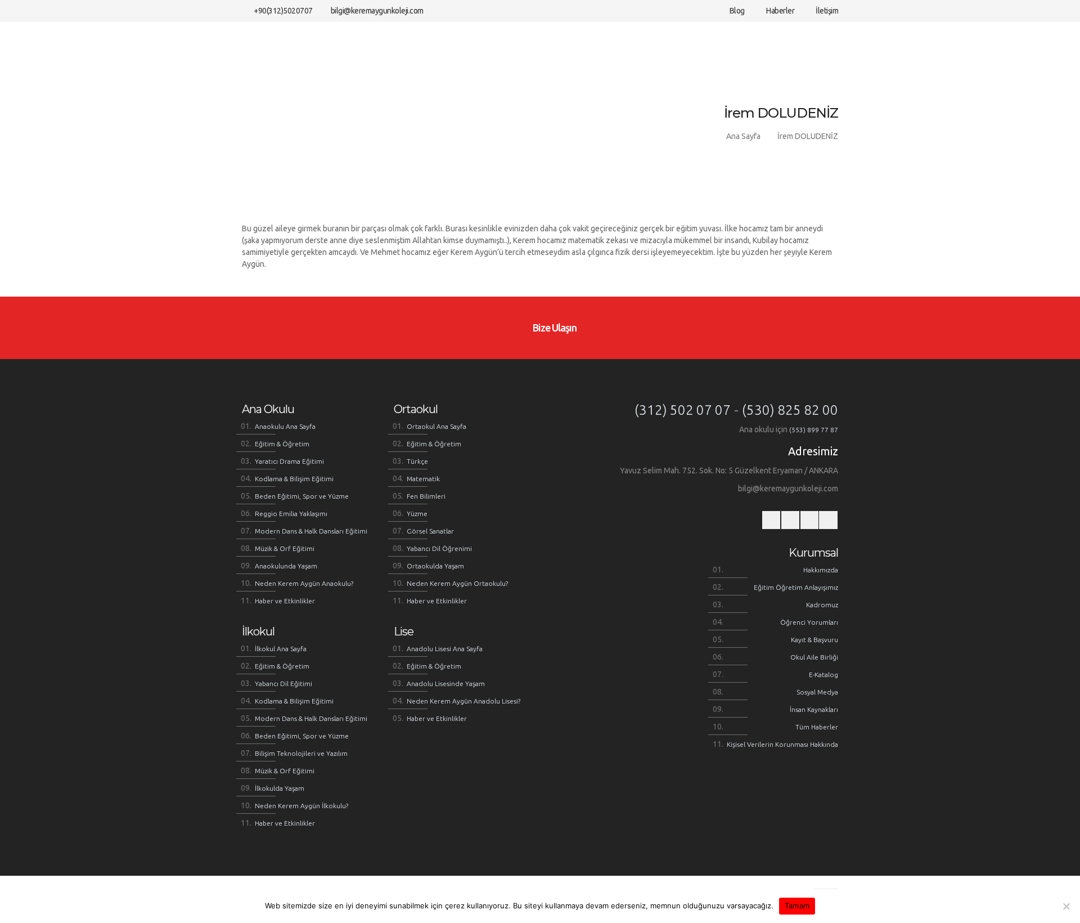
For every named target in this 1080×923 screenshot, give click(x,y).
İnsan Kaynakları (814, 709)
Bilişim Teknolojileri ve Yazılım (301, 753)
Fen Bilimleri (426, 496)
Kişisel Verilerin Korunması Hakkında (782, 744)
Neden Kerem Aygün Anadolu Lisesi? (463, 701)
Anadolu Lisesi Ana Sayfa (445, 648)
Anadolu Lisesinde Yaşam (446, 683)
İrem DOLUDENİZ (807, 136)
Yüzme (417, 513)
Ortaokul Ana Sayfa (436, 426)
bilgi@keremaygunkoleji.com (377, 10)
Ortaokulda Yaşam (435, 566)
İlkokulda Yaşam (279, 788)
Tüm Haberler (816, 727)
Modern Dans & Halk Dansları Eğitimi (311, 531)
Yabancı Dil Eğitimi (283, 683)
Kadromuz (822, 604)
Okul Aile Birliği (814, 657)
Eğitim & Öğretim (282, 443)
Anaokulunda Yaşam (286, 566)
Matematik (423, 478)
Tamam (797, 905)
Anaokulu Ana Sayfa (285, 426)
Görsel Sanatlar (430, 531)
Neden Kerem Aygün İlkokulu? (301, 805)
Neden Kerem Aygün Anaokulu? (304, 583)
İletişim (826, 10)
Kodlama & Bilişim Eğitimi (294, 478)
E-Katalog (823, 674)
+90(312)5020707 (283, 10)
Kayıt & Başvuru (814, 639)
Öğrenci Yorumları (809, 622)
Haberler (779, 10)
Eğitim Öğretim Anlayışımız (796, 587)
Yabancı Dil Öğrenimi (439, 548)
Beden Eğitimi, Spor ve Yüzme (302, 496)
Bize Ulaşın (553, 327)
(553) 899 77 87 (813, 429)
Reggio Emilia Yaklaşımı (291, 513)
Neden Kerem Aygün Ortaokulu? (457, 583)
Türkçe (417, 461)
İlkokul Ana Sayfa (281, 648)
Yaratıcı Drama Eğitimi (289, 461)
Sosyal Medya (817, 692)
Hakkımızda (820, 569)
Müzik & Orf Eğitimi (284, 548)
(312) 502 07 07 (682, 410)
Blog (736, 10)
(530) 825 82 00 (790, 410)
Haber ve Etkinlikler (285, 600)
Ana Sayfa (743, 136)
